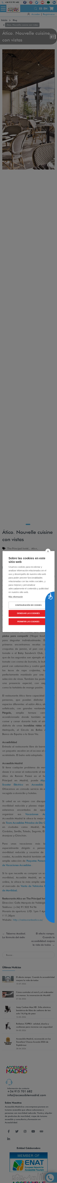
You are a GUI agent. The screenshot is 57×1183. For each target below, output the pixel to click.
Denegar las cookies (28, 613)
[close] (47, 551)
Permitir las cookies (28, 622)
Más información (16, 596)
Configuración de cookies (28, 605)
